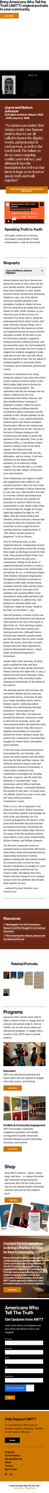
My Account (11, 1469)
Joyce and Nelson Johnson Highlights (19, 271)
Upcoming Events (13, 1459)
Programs (10, 1452)
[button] (24, 271)
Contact (9, 1466)
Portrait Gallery (12, 1455)
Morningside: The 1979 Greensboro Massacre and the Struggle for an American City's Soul (24, 928)
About (8, 1462)
